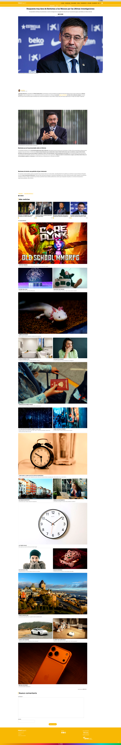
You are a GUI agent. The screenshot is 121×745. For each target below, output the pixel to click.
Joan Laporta (62, 5)
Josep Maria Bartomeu (28, 193)
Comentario (20, 696)
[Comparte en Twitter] (58, 14)
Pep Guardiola (69, 5)
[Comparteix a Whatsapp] (61, 14)
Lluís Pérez (23, 90)
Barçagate (21, 193)
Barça (57, 5)
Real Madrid (73, 3)
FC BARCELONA (67, 3)
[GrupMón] (100, 0)
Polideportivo (84, 3)
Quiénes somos (21, 732)
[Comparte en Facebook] (59, 14)
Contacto (19, 734)
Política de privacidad (22, 735)
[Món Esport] (13, 4)
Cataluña (89, 3)
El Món (62, 3)
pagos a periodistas (63, 94)
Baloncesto (94, 3)
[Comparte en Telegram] (62, 14)
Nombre (19, 719)
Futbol (78, 3)
